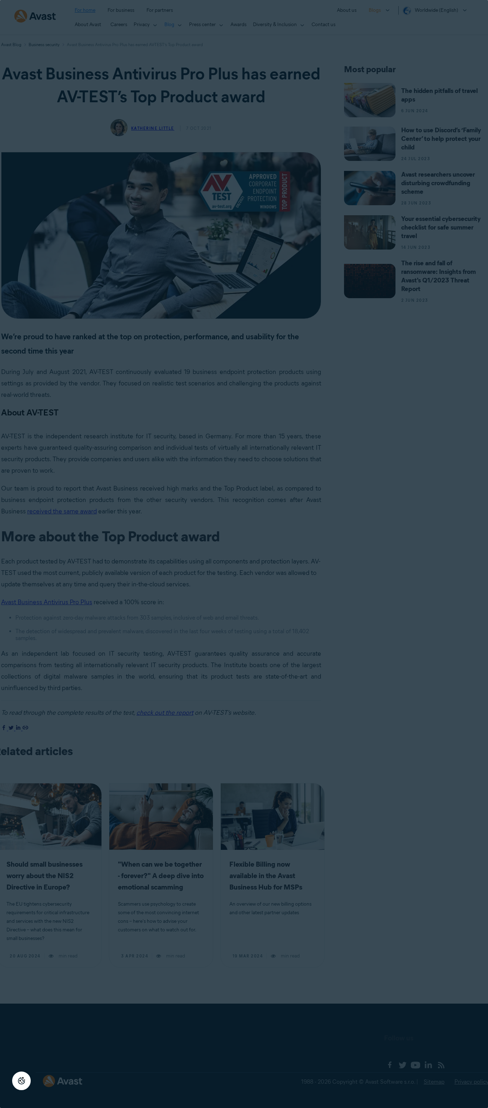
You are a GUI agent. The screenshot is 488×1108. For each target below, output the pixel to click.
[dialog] (244, 554)
